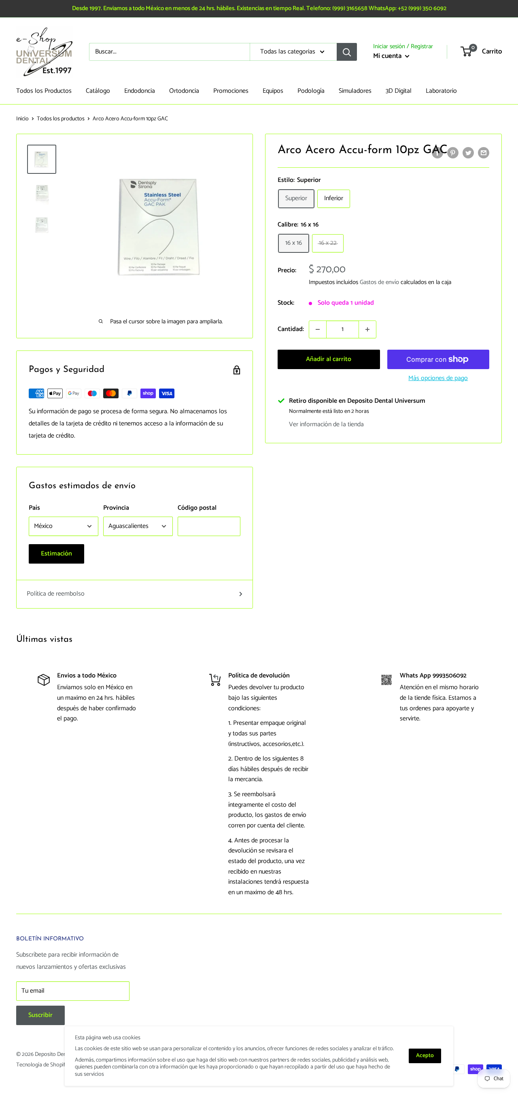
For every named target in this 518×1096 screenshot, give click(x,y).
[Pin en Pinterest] (453, 153)
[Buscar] (347, 52)
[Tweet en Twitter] (468, 153)
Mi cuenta (388, 56)
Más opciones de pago (438, 378)
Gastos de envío (379, 282)
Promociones (230, 90)
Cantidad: (291, 329)
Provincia (116, 507)
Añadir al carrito (328, 359)
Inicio (22, 119)
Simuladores (355, 90)
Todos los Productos (44, 90)
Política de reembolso (56, 593)
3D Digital (399, 90)
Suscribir (40, 1015)
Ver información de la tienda (326, 424)
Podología (311, 90)
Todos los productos (61, 119)
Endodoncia (139, 90)
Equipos (273, 90)
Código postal (197, 507)
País (34, 507)
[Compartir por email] (483, 153)
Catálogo (98, 90)
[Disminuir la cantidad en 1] (317, 329)
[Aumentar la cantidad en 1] (367, 329)
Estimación (56, 553)
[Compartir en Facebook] (437, 153)
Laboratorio (441, 90)
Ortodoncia (184, 90)
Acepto (425, 1055)
